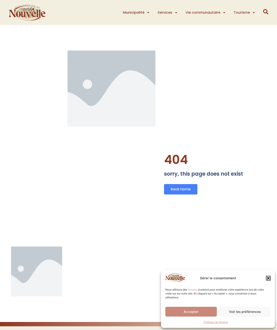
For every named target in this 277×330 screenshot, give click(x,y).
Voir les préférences (245, 312)
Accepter (191, 312)
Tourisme (242, 12)
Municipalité (133, 12)
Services (165, 12)
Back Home (181, 189)
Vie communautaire (202, 12)
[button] (268, 278)
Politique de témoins (216, 322)
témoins (192, 289)
